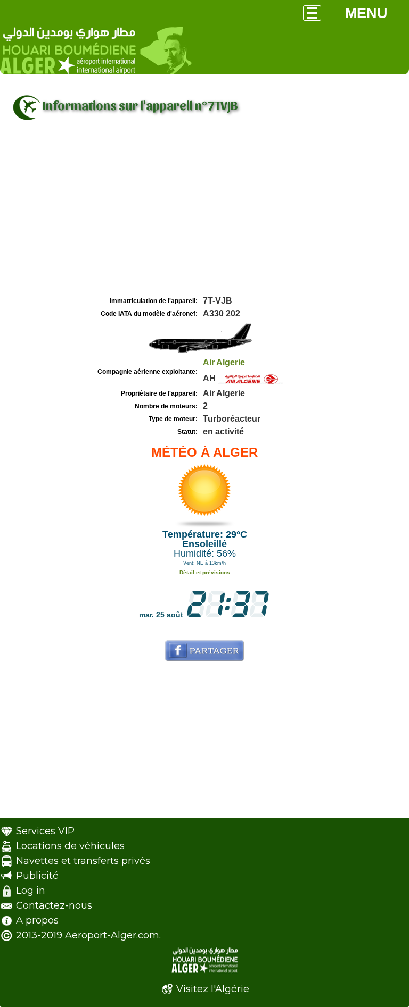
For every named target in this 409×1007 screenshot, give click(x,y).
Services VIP (45, 831)
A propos (37, 920)
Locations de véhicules (70, 846)
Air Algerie (224, 362)
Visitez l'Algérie (212, 989)
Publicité (37, 876)
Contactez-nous (54, 905)
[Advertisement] (204, 214)
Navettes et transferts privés (83, 861)
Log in (30, 890)
